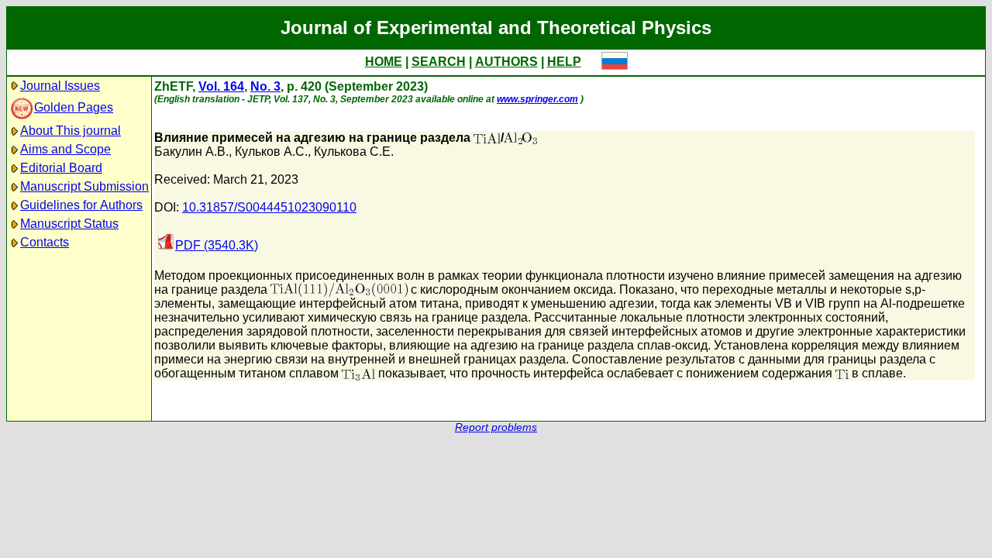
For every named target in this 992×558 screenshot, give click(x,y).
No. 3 (265, 86)
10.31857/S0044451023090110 (269, 207)
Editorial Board (61, 167)
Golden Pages (73, 107)
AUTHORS (506, 61)
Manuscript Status (69, 223)
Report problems (496, 427)
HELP (564, 61)
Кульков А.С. (271, 151)
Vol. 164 (221, 86)
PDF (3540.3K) (216, 245)
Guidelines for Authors (81, 205)
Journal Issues (60, 85)
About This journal (70, 130)
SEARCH (439, 61)
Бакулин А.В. (191, 151)
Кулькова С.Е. (354, 151)
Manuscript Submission (84, 186)
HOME (383, 61)
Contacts (44, 242)
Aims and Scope (65, 149)
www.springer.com (537, 99)
